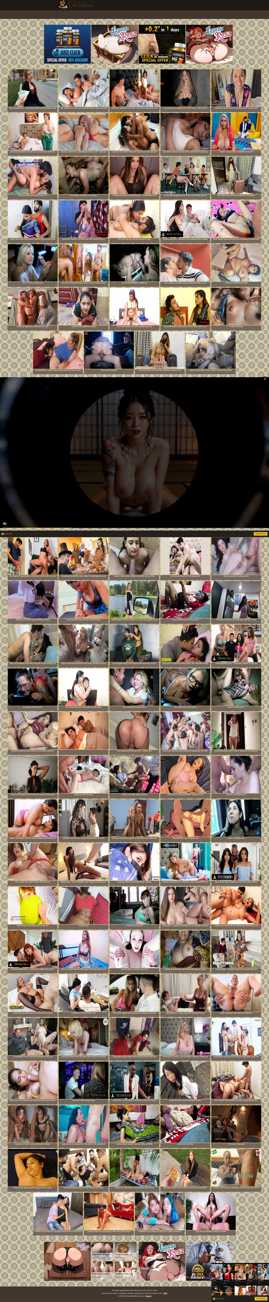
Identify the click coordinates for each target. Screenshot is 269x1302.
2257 (165, 1293)
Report (148, 1296)
